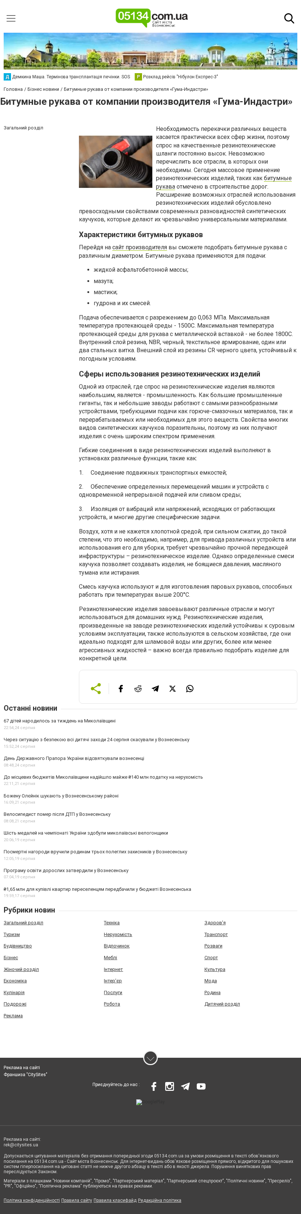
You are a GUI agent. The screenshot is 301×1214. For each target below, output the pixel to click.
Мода (210, 980)
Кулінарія (14, 992)
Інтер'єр (113, 980)
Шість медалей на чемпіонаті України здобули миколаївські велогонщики (86, 833)
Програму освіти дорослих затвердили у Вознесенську (66, 870)
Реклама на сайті (22, 1067)
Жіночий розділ (21, 969)
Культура (214, 969)
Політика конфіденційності (32, 1200)
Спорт (211, 957)
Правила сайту (76, 1200)
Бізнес (11, 957)
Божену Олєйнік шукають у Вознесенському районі (61, 796)
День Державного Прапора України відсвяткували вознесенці (74, 758)
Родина (212, 992)
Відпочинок (117, 946)
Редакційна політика (159, 1200)
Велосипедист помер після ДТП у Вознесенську (57, 814)
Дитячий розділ (222, 1004)
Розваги (213, 946)
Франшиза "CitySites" (25, 1074)
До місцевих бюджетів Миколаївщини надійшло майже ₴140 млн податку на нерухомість (103, 777)
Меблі (110, 957)
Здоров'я (215, 922)
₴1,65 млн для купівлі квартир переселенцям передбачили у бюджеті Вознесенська (97, 889)
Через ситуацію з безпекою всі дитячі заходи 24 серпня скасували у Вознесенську (96, 739)
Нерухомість (118, 934)
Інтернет (113, 969)
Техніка (112, 922)
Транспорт (216, 934)
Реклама (13, 1015)
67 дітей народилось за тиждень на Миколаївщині (60, 721)
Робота (112, 1004)
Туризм (12, 934)
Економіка (15, 980)
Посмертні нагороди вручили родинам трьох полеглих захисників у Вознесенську (95, 851)
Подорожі (15, 1004)
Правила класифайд (115, 1200)
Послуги (113, 992)
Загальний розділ (23, 922)
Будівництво (18, 946)
